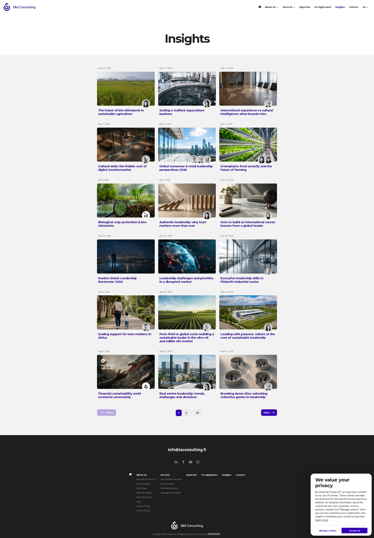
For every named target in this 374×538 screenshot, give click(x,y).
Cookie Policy (143, 510)
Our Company (143, 483)
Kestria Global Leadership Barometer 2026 (117, 279)
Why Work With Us (146, 479)
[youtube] (190, 462)
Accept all (354, 530)
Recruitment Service (171, 479)
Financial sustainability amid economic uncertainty (119, 395)
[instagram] (197, 462)
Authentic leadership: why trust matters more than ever (182, 223)
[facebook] (183, 462)
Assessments (167, 483)
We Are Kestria (144, 492)
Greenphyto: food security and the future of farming (246, 168)
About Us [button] (270, 7)
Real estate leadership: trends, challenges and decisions (182, 395)
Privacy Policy (143, 505)
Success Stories (144, 497)
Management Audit (170, 492)
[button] (365, 7)
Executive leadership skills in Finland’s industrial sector (241, 279)
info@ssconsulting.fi (187, 449)
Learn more (321, 520)
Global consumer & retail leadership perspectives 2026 (186, 168)
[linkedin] (176, 462)
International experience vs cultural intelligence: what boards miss (246, 112)
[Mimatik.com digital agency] (215, 534)
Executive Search (169, 488)
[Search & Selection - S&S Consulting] (130, 7)
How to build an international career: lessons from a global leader (247, 223)
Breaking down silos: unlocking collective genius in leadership (243, 395)
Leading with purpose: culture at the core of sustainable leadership (247, 335)
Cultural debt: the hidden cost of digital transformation (122, 168)
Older (266, 412)
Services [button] (288, 7)
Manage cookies (327, 530)
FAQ (138, 501)
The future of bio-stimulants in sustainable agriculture (121, 112)
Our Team (141, 488)
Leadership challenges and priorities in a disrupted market (186, 279)
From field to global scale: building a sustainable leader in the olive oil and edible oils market (186, 337)
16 (197, 412)
